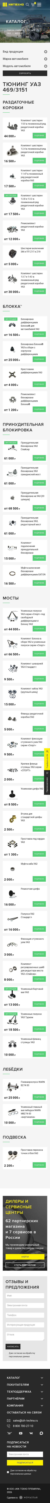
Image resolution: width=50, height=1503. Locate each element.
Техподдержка (19, 1391)
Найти (25, 1257)
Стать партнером (25, 1265)
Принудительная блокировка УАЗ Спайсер (29, 446)
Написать (13, 1346)
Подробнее (39, 136)
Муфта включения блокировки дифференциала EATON (33, 571)
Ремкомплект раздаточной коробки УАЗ (32, 226)
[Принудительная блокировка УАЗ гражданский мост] (12, 473)
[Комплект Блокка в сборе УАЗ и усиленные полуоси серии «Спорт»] (12, 644)
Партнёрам (16, 1398)
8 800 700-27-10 (23, 1426)
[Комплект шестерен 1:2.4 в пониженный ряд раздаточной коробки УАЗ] (12, 151)
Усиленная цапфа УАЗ (32, 788)
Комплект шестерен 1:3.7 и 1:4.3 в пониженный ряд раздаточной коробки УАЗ (32, 280)
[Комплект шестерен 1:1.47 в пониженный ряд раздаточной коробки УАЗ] (12, 176)
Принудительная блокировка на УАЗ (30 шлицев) (32, 496)
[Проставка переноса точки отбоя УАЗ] (12, 1155)
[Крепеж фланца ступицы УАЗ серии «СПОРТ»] (12, 769)
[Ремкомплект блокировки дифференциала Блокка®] (12, 400)
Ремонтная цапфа (30, 889)
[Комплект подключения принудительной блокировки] (12, 548)
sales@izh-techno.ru (25, 1420)
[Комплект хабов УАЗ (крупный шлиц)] (12, 694)
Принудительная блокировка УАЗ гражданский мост (31, 471)
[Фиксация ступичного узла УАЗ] (12, 944)
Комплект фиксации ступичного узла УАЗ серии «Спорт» (31, 742)
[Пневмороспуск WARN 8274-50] (12, 1087)
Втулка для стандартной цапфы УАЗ (31, 817)
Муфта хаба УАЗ (29, 864)
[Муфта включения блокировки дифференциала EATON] (12, 573)
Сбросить (25, 73)
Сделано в (12, 1497)
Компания (15, 1405)
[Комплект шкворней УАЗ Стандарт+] (12, 669)
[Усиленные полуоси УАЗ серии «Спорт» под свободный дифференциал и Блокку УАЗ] (12, 616)
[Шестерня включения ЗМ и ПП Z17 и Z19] (12, 254)
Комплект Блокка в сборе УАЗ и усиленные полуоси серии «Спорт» (33, 642)
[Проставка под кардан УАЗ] (12, 844)
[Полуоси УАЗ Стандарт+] (12, 919)
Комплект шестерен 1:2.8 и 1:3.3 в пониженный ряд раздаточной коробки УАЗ (32, 202)
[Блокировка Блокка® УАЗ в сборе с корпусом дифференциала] (12, 349)
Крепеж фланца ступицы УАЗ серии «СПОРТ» (31, 767)
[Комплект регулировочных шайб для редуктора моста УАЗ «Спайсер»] (12, 969)
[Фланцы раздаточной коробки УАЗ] (12, 719)
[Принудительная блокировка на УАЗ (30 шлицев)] (12, 498)
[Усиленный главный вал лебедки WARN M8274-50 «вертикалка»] (12, 1112)
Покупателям (18, 1384)
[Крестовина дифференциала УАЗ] (12, 374)
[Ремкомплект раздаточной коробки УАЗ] (12, 229)
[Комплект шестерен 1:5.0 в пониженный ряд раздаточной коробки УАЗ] (12, 126)
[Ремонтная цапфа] (12, 894)
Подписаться (25, 1463)
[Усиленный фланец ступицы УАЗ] (12, 1044)
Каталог (13, 1378)
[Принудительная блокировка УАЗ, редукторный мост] (12, 523)
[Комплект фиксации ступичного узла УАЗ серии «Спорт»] (12, 744)
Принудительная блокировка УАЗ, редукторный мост (31, 521)
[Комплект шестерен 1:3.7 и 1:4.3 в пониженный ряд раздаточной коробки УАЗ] (12, 279)
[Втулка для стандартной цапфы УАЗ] (12, 819)
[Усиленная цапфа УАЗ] (12, 794)
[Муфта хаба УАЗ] (12, 869)
